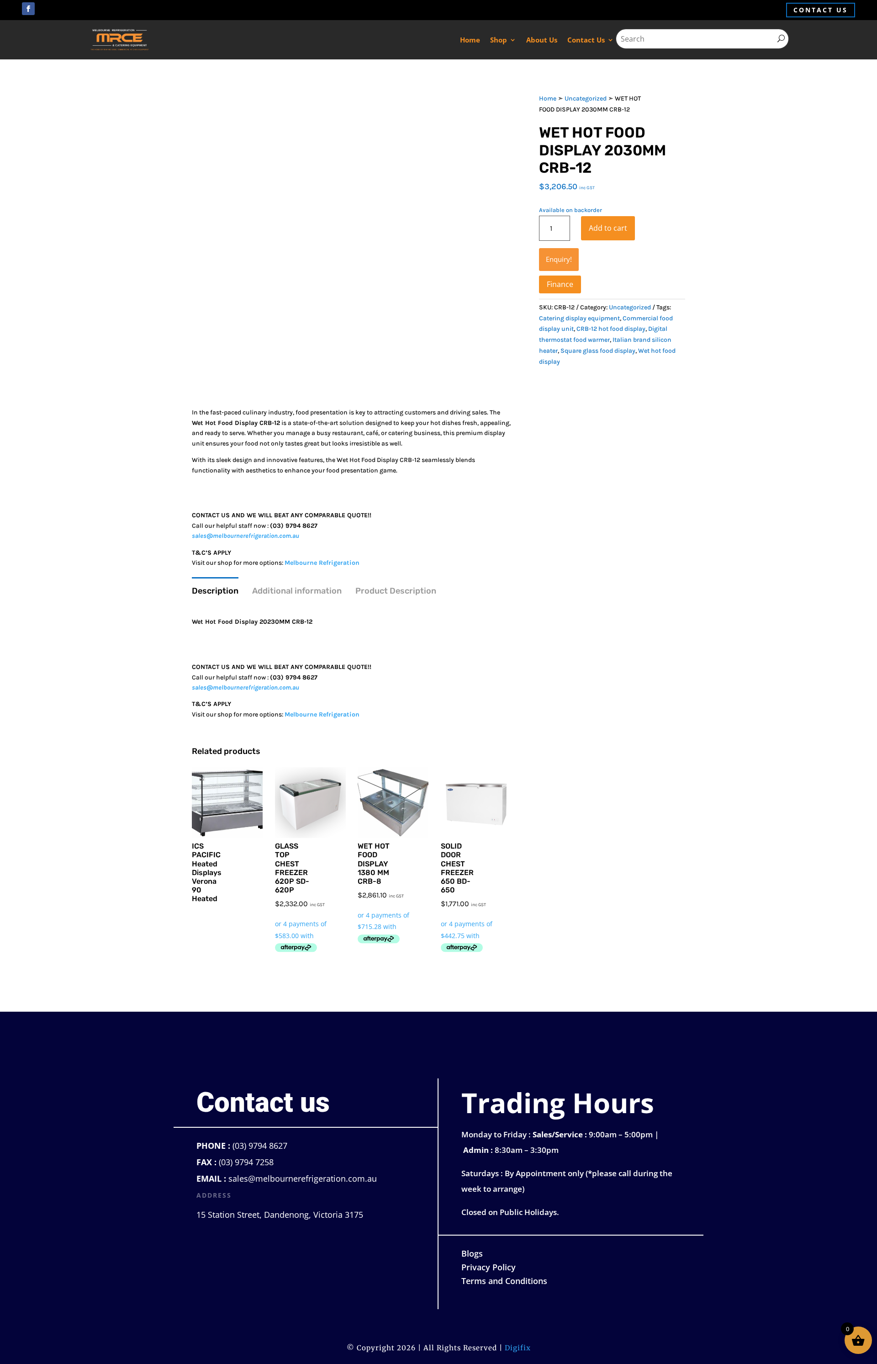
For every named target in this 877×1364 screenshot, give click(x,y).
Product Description (395, 591)
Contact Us (586, 39)
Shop (498, 39)
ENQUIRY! (559, 259)
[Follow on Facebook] (28, 8)
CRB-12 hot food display (610, 329)
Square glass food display (597, 351)
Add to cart (608, 228)
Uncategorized (586, 98)
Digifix (518, 1347)
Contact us (820, 9)
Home (470, 39)
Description (215, 591)
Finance (560, 284)
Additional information (297, 591)
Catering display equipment (579, 318)
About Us (541, 39)
